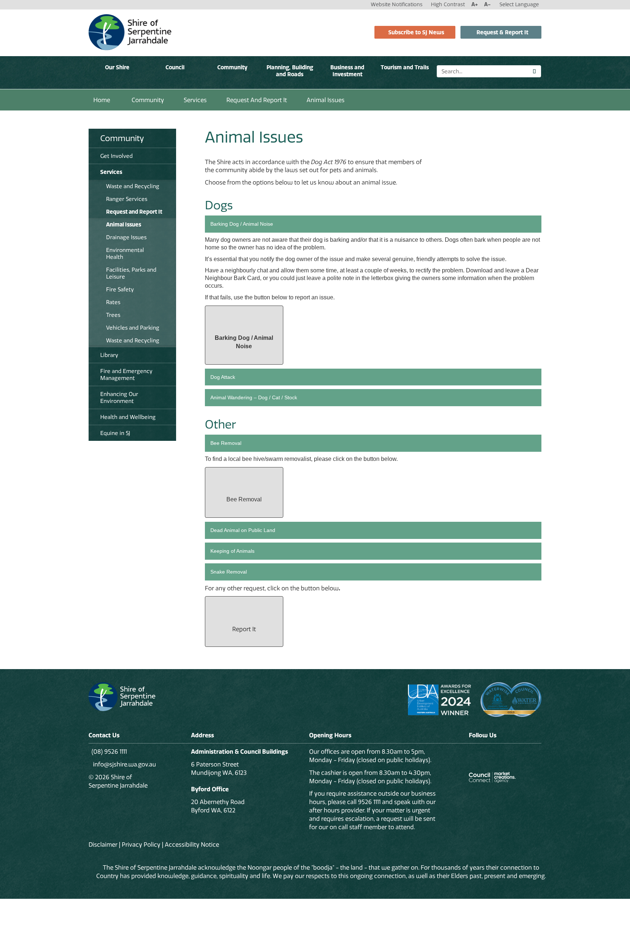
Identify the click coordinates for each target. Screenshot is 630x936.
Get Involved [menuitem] (116, 155)
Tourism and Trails (405, 67)
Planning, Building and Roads (290, 71)
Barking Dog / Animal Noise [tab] (241, 224)
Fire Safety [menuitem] (120, 289)
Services (195, 100)
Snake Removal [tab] (228, 572)
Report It (244, 629)
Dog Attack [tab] (222, 377)
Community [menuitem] (122, 138)
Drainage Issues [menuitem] (126, 237)
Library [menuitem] (109, 355)
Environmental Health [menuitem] (125, 253)
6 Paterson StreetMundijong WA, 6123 (219, 768)
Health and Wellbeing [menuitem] (128, 416)
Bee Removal (244, 499)
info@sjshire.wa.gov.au (124, 764)
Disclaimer (103, 844)
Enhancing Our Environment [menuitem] (119, 397)
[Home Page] (130, 31)
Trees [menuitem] (113, 314)
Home (101, 100)
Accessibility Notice (192, 844)
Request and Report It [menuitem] (134, 211)
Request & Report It (502, 32)
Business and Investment (347, 71)
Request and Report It (256, 100)
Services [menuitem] (111, 171)
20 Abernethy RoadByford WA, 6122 (218, 806)
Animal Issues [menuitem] (123, 224)
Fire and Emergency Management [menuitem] (126, 374)
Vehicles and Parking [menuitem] (132, 327)
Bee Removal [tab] (225, 443)
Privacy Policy (141, 844)
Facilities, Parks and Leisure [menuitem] (131, 273)
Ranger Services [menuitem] (126, 198)
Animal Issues (326, 100)
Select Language (519, 4)
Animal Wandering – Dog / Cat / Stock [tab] (253, 397)
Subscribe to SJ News (416, 32)
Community (232, 67)
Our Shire (117, 67)
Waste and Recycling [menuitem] (132, 186)
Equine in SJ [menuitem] (115, 433)
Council (175, 67)
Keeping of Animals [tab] (232, 551)
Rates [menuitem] (113, 302)
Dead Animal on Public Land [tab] (242, 530)
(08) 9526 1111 (109, 751)
